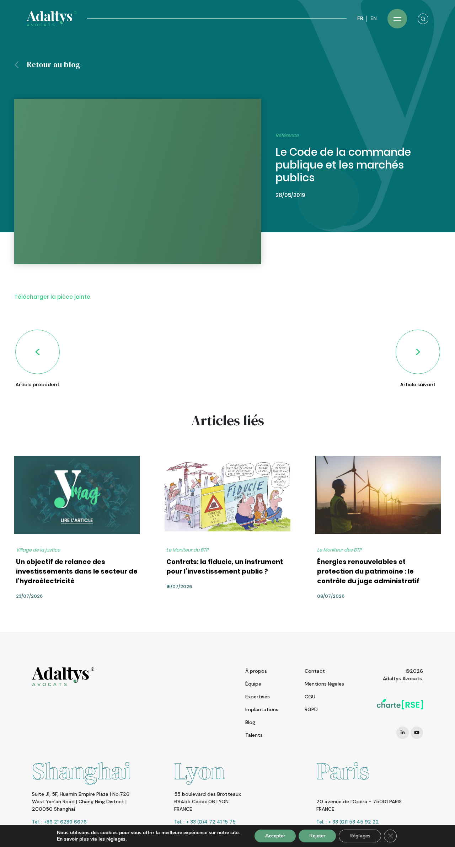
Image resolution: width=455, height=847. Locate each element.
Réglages (359, 835)
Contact (315, 671)
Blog (250, 722)
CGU (310, 696)
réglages (115, 839)
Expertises (257, 696)
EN (373, 18)
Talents (254, 735)
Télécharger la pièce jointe (52, 296)
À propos (256, 671)
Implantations (261, 709)
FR (360, 18)
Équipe (253, 684)
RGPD (311, 709)
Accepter (275, 835)
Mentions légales (324, 684)
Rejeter (317, 835)
